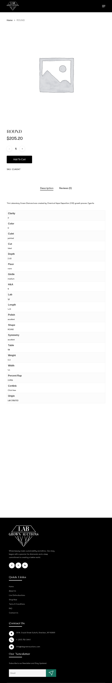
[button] (103, 6)
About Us (12, 591)
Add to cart (19, 159)
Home (10, 20)
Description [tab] (46, 188)
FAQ (10, 608)
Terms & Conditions (17, 604)
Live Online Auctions (17, 595)
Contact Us (13, 613)
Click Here (12, 390)
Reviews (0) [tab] (65, 188)
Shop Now (13, 600)
